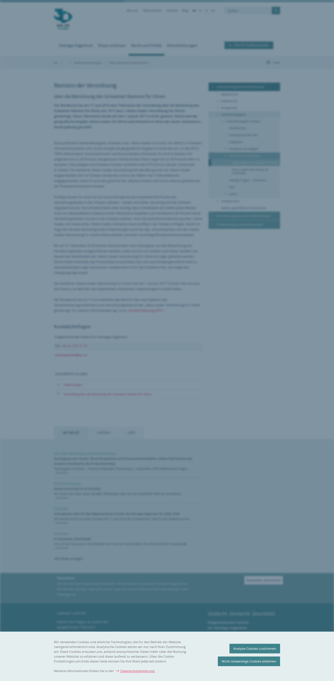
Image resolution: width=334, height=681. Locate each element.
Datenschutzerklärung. (137, 671)
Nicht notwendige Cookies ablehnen (249, 661)
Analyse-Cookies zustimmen (254, 648)
